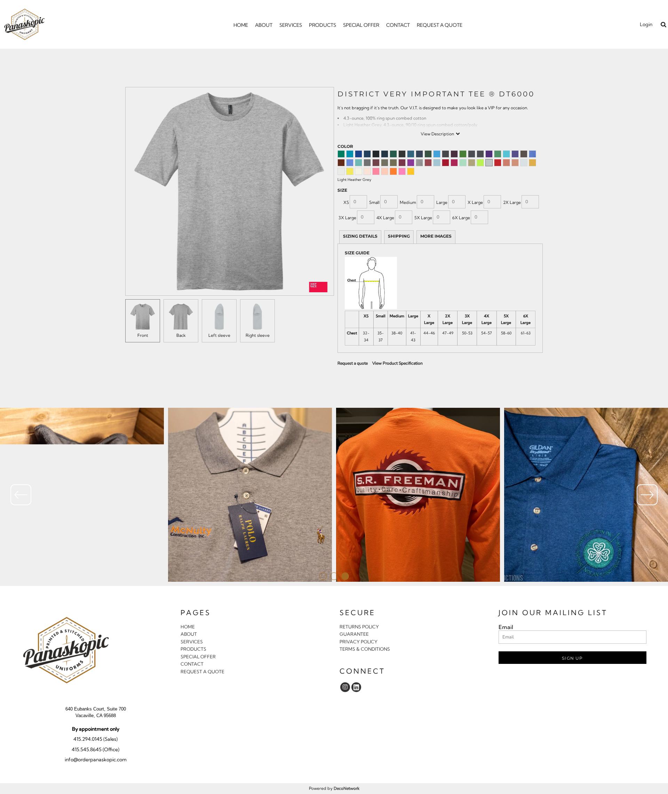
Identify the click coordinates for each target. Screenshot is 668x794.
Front (142, 335)
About (189, 634)
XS (346, 202)
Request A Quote (202, 671)
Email (506, 627)
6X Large (461, 217)
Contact (192, 664)
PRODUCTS (193, 649)
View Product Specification (397, 363)
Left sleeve (219, 335)
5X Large (423, 217)
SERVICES (192, 641)
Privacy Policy (358, 641)
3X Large (347, 217)
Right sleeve (258, 335)
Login (646, 24)
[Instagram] (345, 687)
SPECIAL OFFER (198, 656)
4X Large (385, 217)
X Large (475, 202)
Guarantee (354, 634)
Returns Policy (359, 626)
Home (188, 626)
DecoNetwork (346, 788)
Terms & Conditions (365, 649)
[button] (663, 24)
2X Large (512, 202)
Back (181, 335)
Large (441, 202)
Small (374, 202)
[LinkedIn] (356, 687)
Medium (408, 202)
